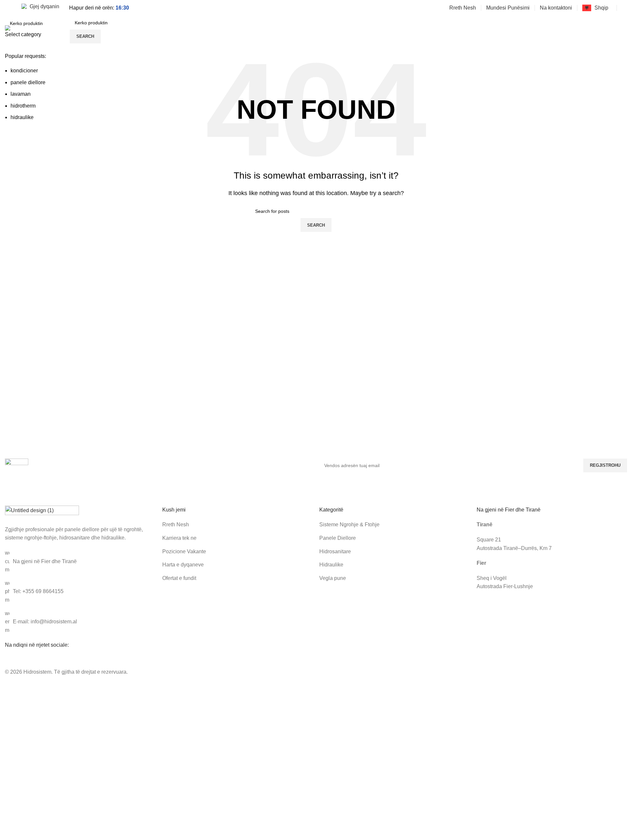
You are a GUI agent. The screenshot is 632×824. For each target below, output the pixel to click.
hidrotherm (23, 106)
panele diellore (28, 82)
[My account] (624, 7)
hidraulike (22, 117)
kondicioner (24, 70)
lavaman (21, 94)
